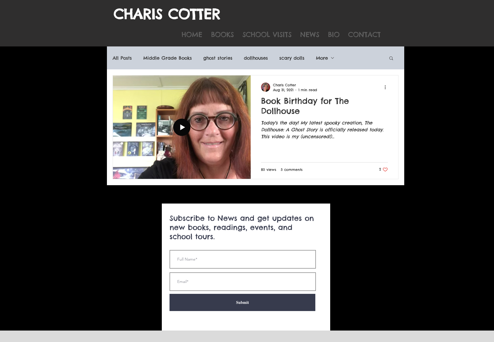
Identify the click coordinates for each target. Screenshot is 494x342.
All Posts (122, 58)
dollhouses (256, 58)
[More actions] (387, 87)
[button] (391, 59)
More (322, 58)
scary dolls (291, 58)
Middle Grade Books (167, 58)
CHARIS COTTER (167, 14)
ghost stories (217, 58)
